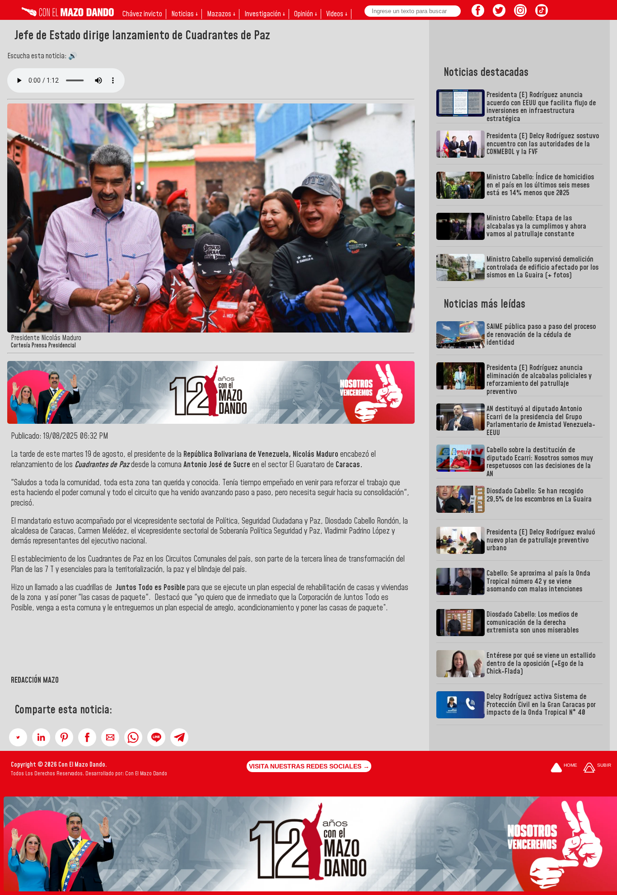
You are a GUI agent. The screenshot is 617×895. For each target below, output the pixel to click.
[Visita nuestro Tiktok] (541, 14)
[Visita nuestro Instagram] (520, 14)
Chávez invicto (142, 14)
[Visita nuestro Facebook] (478, 14)
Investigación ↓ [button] (264, 14)
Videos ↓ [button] (336, 14)
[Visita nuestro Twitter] (499, 14)
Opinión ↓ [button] (305, 14)
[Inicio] (68, 14)
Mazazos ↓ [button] (221, 14)
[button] (18, 737)
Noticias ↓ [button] (184, 14)
